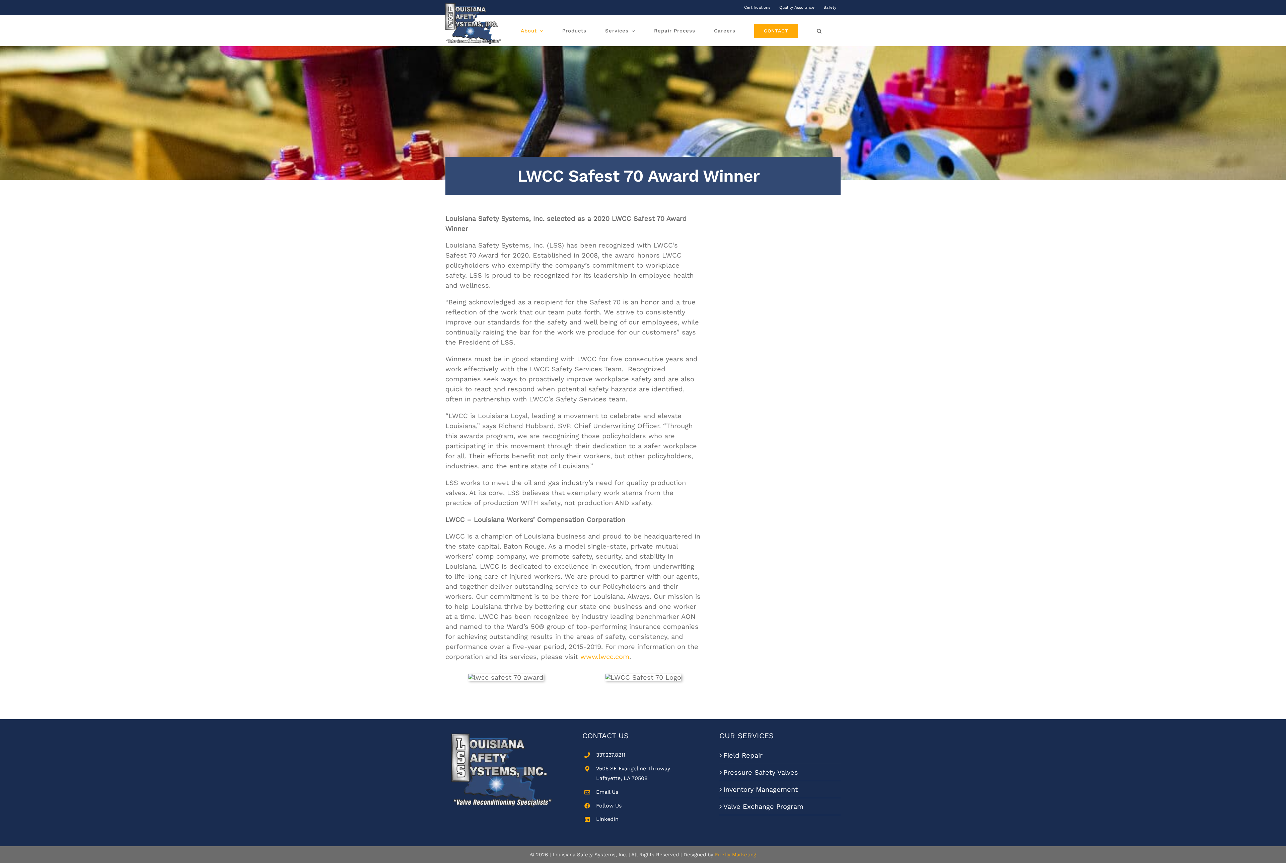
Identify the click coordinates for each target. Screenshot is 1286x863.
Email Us (607, 792)
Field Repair (743, 755)
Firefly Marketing (735, 855)
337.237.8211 (610, 755)
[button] (819, 31)
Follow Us (609, 805)
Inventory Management (760, 789)
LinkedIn (607, 819)
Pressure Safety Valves (760, 772)
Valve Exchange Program (763, 806)
